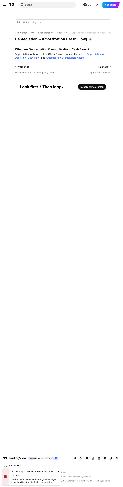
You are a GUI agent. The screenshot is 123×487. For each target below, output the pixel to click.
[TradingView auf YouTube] (87, 458)
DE (89, 4)
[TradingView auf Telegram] (105, 458)
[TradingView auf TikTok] (111, 458)
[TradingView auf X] (75, 458)
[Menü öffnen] (4, 5)
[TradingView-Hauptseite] (15, 458)
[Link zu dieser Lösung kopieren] (90, 39)
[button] (21, 32)
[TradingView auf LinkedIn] (99, 458)
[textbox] (64, 22)
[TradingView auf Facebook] (81, 458)
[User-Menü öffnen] (98, 5)
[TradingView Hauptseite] (12, 5)
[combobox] (63, 22)
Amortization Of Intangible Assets (65, 57)
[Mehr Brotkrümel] (32, 32)
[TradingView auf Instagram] (93, 458)
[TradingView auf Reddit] (117, 458)
